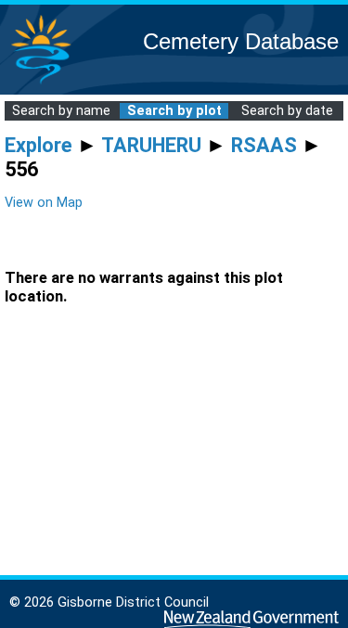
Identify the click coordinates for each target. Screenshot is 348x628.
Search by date (287, 111)
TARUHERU (151, 145)
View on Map (44, 203)
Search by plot (174, 111)
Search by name (61, 111)
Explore (38, 145)
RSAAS (264, 145)
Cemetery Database (241, 41)
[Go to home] (40, 83)
